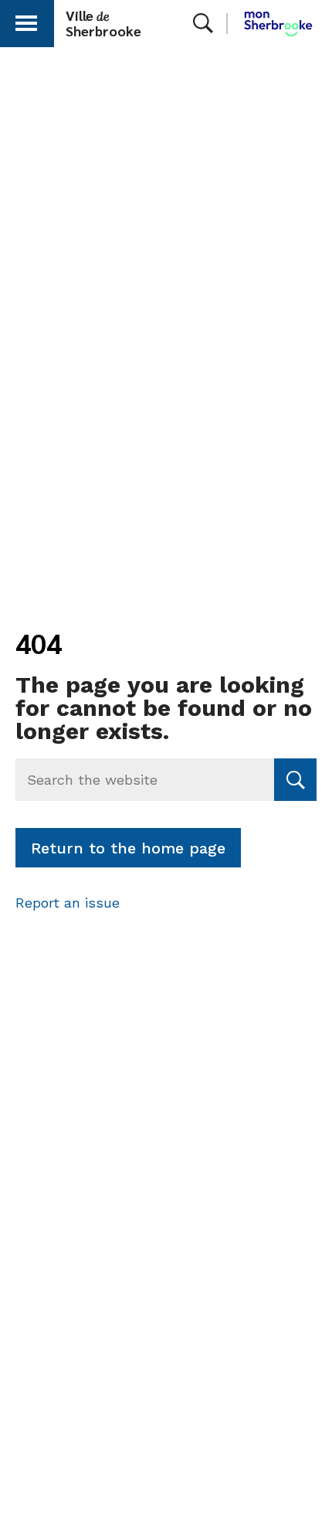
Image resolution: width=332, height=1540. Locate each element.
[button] (26, 20)
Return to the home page (128, 848)
